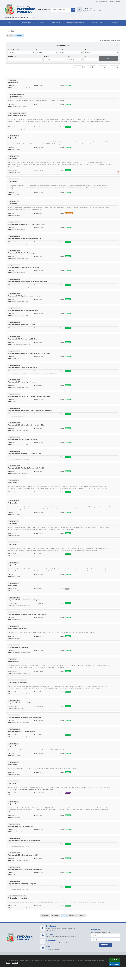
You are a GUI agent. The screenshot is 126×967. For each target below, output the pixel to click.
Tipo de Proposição (14, 50)
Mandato (60, 50)
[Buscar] (73, 10)
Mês (69, 56)
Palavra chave (12, 56)
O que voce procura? (44, 9)
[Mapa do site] (30, 17)
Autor (85, 50)
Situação (46, 56)
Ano (84, 56)
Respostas (39, 50)
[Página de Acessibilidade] (33, 17)
